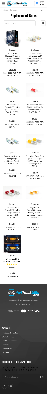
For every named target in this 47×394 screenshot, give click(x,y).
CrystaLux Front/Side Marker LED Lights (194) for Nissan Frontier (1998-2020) (35, 212)
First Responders (9, 341)
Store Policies (8, 337)
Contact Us (7, 349)
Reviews (5, 345)
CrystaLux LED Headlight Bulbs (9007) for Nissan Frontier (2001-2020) (12, 58)
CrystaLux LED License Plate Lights (12, 260)
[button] (43, 23)
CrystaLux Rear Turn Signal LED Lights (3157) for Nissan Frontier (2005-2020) (35, 161)
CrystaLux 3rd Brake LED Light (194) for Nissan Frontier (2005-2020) (35, 108)
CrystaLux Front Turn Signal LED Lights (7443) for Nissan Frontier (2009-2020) (34, 58)
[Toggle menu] (3, 3)
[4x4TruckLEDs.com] (23, 292)
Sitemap (5, 353)
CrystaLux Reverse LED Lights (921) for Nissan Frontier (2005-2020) (12, 160)
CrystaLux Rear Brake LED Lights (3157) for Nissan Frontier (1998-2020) (12, 212)
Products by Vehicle (10, 333)
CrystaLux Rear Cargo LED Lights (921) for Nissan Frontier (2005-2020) (12, 109)
